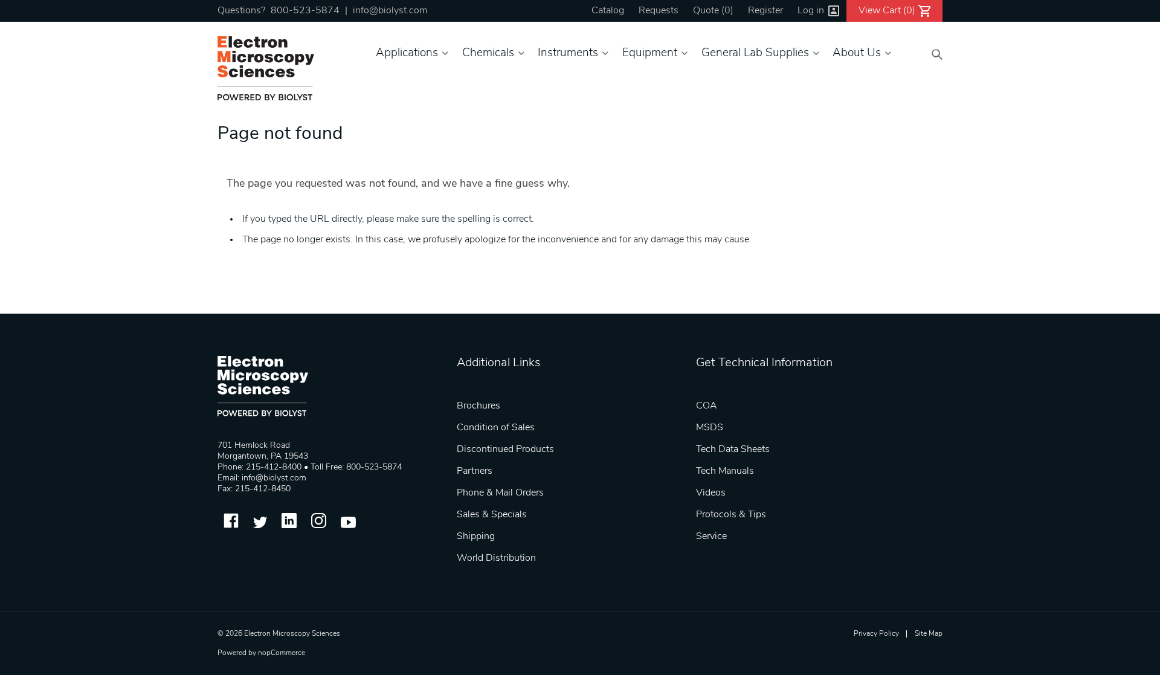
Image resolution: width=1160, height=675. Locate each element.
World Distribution (496, 558)
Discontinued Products (505, 449)
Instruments (568, 53)
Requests (658, 11)
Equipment (649, 53)
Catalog (607, 11)
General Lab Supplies (755, 53)
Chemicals (488, 53)
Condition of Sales (496, 428)
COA (706, 406)
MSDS (709, 428)
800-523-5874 (305, 11)
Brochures (478, 406)
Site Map (928, 634)
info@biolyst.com (390, 11)
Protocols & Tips (731, 515)
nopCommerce (281, 653)
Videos (711, 493)
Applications (407, 53)
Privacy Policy (876, 634)
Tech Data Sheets (733, 449)
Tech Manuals (725, 471)
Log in (811, 11)
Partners (474, 471)
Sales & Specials (492, 515)
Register (765, 11)
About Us (857, 53)
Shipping (476, 536)
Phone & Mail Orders (500, 493)
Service (711, 536)
